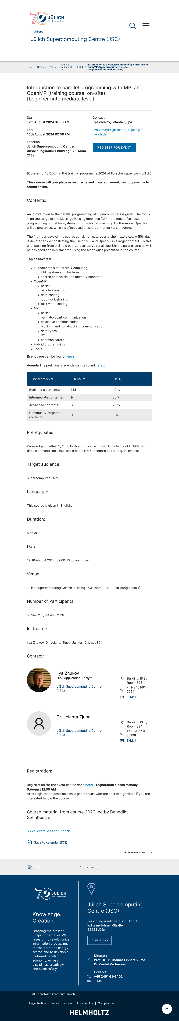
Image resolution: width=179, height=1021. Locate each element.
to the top (92, 867)
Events (52, 67)
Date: (32, 546)
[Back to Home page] (73, 18)
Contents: (36, 200)
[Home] (31, 67)
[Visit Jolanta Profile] (39, 735)
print (37, 867)
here (68, 356)
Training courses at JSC (66, 67)
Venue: (34, 573)
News (40, 67)
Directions (100, 940)
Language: (37, 491)
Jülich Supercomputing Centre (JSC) (75, 39)
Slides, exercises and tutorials (48, 831)
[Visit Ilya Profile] (39, 691)
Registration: (39, 771)
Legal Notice (37, 1003)
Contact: (35, 656)
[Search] (133, 26)
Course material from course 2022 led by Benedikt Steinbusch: (77, 814)
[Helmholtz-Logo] (89, 1014)
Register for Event (114, 147)
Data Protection (61, 1003)
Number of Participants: (51, 601)
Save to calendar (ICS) (50, 842)
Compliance (106, 1003)
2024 (80, 67)
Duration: (36, 519)
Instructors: (38, 628)
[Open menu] (146, 25)
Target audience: (43, 464)
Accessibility (85, 1003)
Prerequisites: (41, 432)
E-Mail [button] (131, 697)
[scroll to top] (167, 1009)
